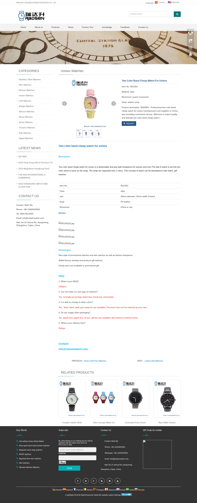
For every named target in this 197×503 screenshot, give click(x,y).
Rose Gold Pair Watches (95, 361)
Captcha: (62, 453)
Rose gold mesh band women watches (34, 446)
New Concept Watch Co (104, 422)
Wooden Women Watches (29, 467)
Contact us (143, 27)
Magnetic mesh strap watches (30, 450)
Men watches (24, 463)
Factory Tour (87, 27)
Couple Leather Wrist (72, 422)
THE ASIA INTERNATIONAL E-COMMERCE (32, 176)
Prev (64, 103)
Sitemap (117, 495)
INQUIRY (129, 123)
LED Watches (25, 101)
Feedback (125, 27)
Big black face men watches (30, 459)
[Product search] (177, 14)
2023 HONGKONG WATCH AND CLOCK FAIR (33, 185)
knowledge (107, 27)
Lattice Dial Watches (154, 361)
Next (113, 103)
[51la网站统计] (126, 495)
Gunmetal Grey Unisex (135, 422)
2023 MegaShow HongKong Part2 (33, 168)
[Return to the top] (190, 55)
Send (69, 468)
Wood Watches (26, 117)
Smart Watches (26, 122)
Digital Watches (26, 138)
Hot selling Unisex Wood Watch (31, 441)
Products (55, 27)
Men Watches (25, 85)
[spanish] (160, 3)
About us (39, 27)
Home (23, 27)
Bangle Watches (26, 106)
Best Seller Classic (167, 422)
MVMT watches (25, 454)
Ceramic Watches (27, 127)
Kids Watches (25, 133)
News (70, 27)
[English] (173, 3)
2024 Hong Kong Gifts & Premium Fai (35, 162)
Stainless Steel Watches (30, 79)
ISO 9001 (22, 156)
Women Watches (26, 90)
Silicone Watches (26, 111)
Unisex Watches (26, 95)
